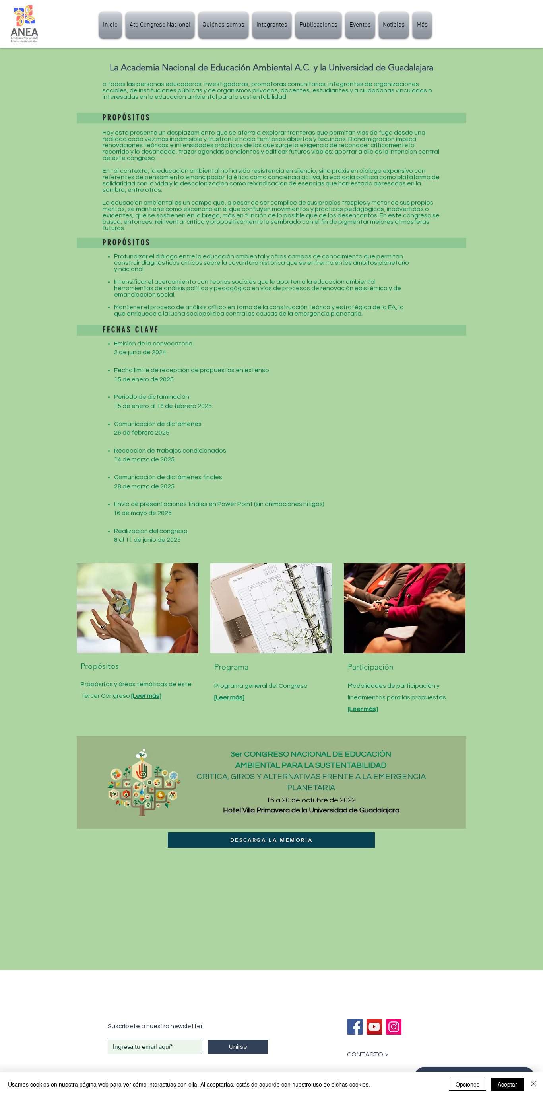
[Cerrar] (533, 1084)
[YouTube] (374, 1027)
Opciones (467, 1084)
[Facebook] (355, 1027)
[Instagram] (393, 1027)
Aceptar (507, 1084)
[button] (271, 25)
